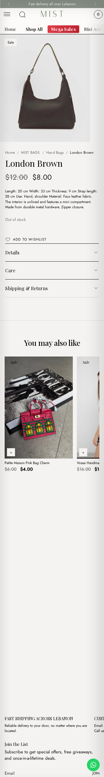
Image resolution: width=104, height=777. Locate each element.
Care (10, 270)
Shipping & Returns (26, 288)
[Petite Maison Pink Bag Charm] (39, 407)
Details (12, 252)
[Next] (95, 4)
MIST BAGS (30, 152)
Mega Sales (63, 29)
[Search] (22, 14)
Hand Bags (55, 152)
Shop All (34, 29)
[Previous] (8, 4)
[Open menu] (7, 14)
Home (10, 29)
